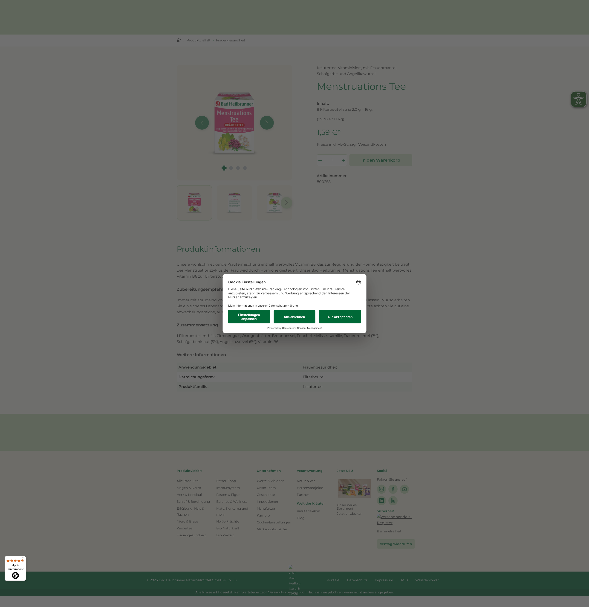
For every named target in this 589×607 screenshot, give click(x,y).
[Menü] (23, 559)
